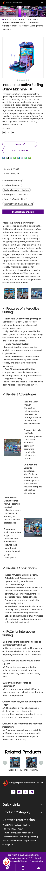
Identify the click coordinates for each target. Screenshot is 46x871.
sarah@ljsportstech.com (21, 832)
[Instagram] (31, 792)
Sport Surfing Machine (14, 199)
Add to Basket (18, 150)
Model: (7, 169)
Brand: (7, 173)
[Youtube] (25, 792)
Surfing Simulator (12, 185)
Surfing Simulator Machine (16, 190)
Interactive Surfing (13, 180)
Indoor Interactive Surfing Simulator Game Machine (31, 769)
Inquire (18, 144)
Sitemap (24, 861)
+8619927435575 (22, 824)
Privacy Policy (36, 861)
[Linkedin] (19, 792)
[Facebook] (13, 792)
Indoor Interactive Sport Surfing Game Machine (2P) (15, 769)
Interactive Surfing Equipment (18, 203)
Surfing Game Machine (15, 194)
